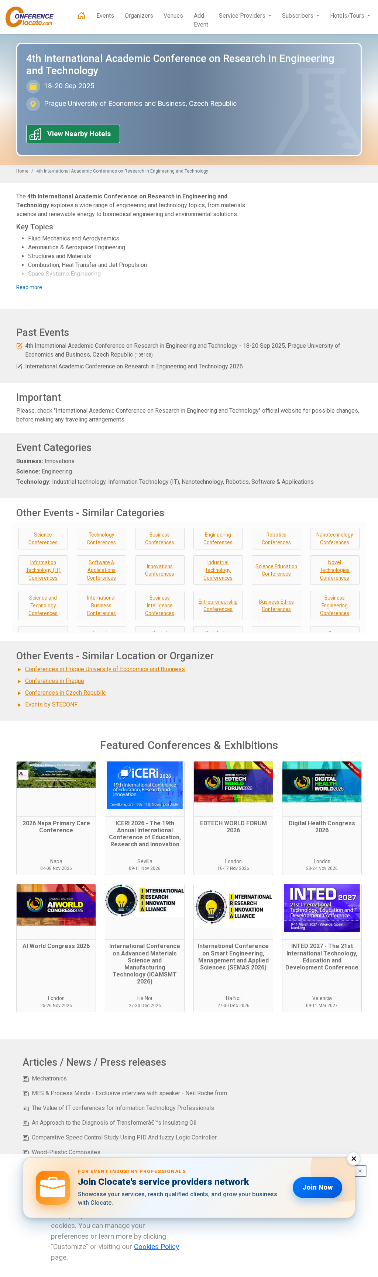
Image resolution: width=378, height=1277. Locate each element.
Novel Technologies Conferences (335, 569)
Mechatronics (49, 1078)
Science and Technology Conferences (43, 605)
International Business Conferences (101, 605)
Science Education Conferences (276, 570)
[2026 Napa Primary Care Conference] (56, 789)
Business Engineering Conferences (334, 605)
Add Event (201, 20)
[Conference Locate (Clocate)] (33, 17)
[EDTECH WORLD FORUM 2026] (233, 789)
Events (105, 15)
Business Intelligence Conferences (159, 605)
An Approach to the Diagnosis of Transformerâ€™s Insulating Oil (114, 1122)
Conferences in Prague (54, 680)
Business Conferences (159, 538)
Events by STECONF (51, 704)
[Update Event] (19, 345)
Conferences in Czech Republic (65, 692)
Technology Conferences (101, 538)
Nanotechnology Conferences (334, 538)
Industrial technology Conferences (218, 569)
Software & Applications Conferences (101, 569)
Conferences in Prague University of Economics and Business (105, 669)
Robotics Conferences (276, 538)
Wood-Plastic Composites (66, 1152)
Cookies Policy (156, 1246)
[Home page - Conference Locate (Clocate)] (81, 16)
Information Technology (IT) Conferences (43, 569)
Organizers (139, 15)
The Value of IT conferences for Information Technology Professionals (123, 1107)
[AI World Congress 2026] (56, 912)
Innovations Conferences (159, 570)
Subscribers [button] (298, 15)
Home (22, 171)
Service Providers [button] (243, 15)
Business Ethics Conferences (276, 606)
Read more (29, 287)
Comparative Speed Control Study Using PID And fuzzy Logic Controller (124, 1137)
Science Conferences (43, 538)
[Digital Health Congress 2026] (321, 789)
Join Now (317, 1187)
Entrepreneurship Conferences (218, 606)
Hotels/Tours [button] (348, 15)
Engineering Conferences (218, 538)
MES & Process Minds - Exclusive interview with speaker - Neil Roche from (129, 1093)
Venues (173, 15)
